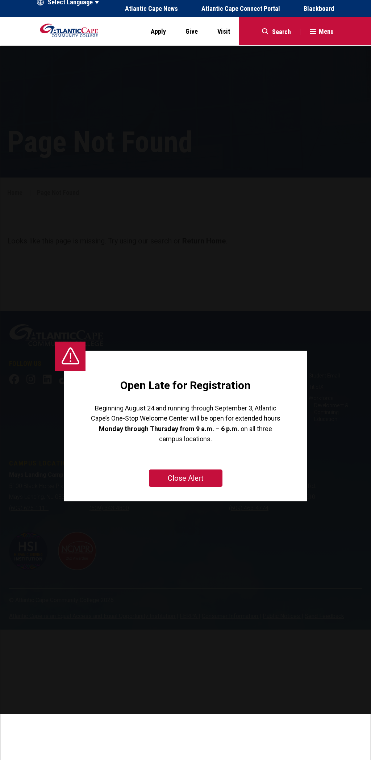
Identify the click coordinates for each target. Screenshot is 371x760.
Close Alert (186, 478)
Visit (223, 31)
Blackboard (319, 8)
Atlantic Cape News (151, 8)
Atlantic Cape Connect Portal (240, 8)
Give (192, 31)
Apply (158, 31)
